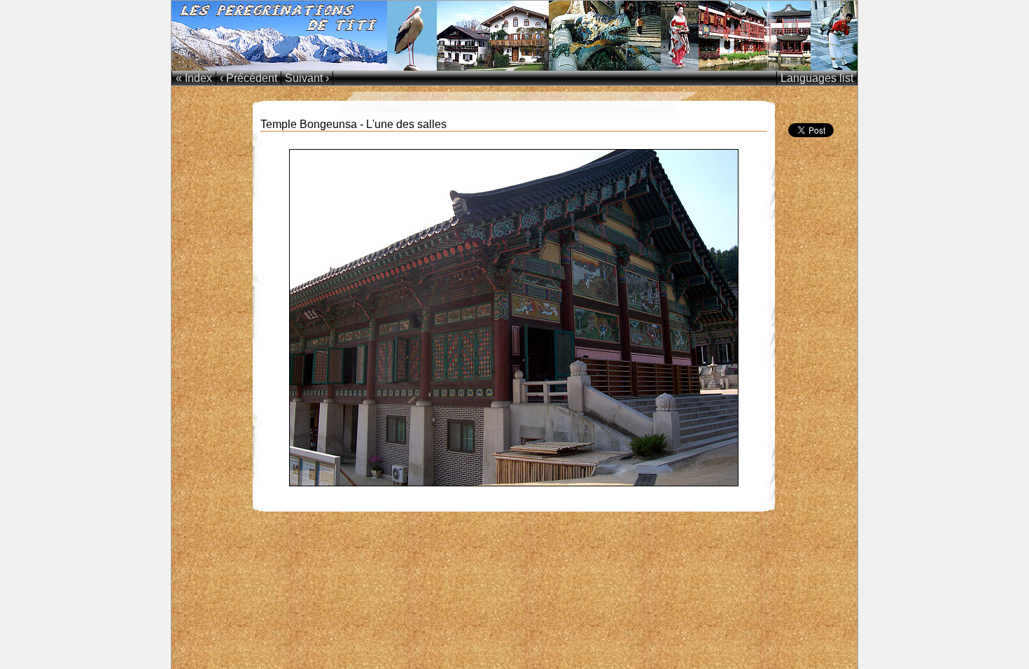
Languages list (816, 78)
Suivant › (307, 78)
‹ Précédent (248, 78)
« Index (194, 78)
